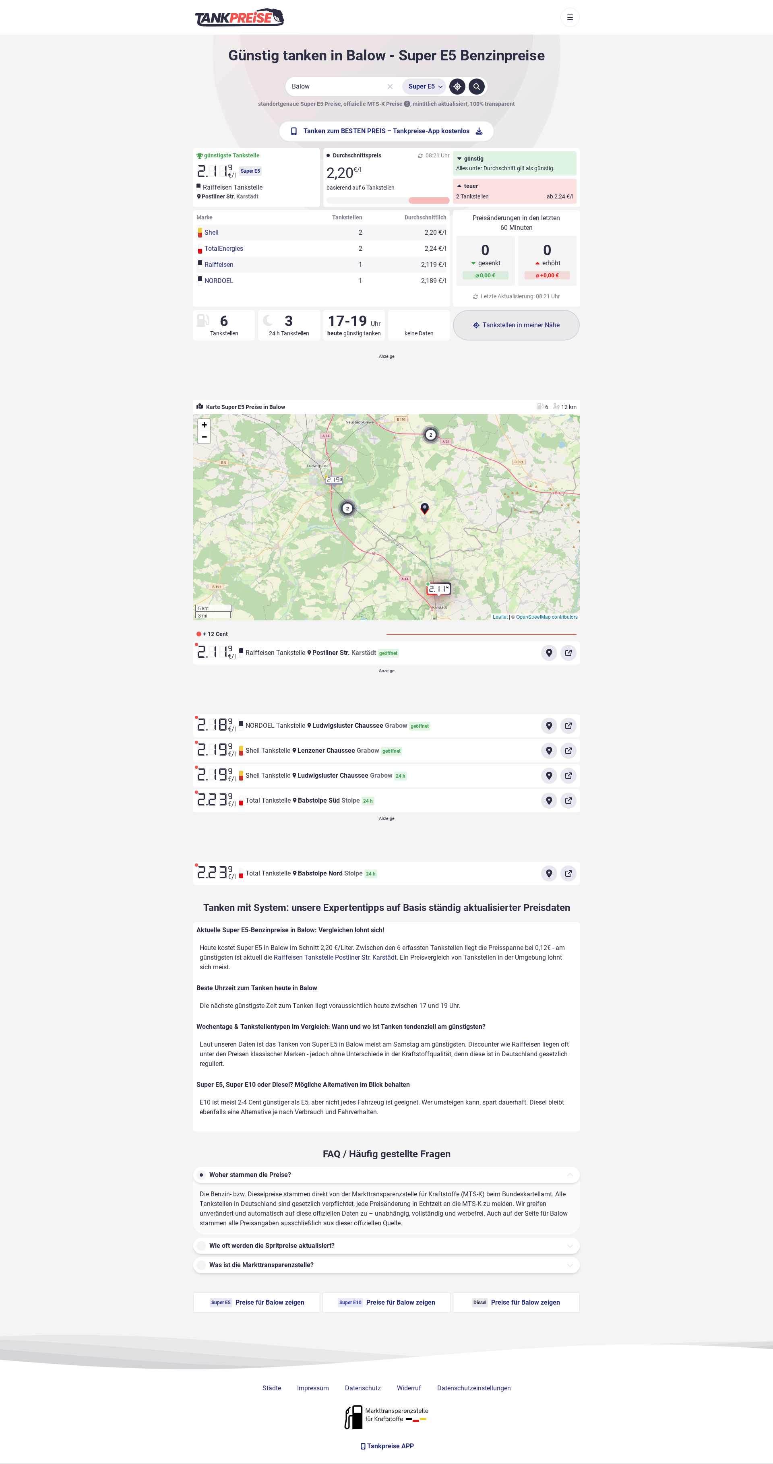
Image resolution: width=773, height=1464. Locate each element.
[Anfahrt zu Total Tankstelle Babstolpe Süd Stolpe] (549, 801)
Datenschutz (363, 1388)
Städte (271, 1388)
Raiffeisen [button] (219, 264)
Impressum (313, 1388)
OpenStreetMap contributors (547, 616)
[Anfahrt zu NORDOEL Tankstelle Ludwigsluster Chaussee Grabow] (549, 726)
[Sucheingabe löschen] (390, 86)
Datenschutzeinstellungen (474, 1388)
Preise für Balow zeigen (257, 1302)
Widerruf (409, 1388)
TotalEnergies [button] (224, 248)
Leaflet (500, 616)
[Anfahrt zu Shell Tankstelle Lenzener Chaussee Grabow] (549, 751)
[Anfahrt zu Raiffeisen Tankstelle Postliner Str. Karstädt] (549, 653)
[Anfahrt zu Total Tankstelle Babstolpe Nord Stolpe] (549, 873)
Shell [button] (212, 232)
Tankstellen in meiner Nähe (521, 325)
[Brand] (239, 17)
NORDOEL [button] (219, 281)
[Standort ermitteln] (457, 86)
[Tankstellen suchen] (477, 86)
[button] (425, 510)
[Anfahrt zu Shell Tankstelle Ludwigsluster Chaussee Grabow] (549, 776)
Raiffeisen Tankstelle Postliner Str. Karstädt (335, 957)
